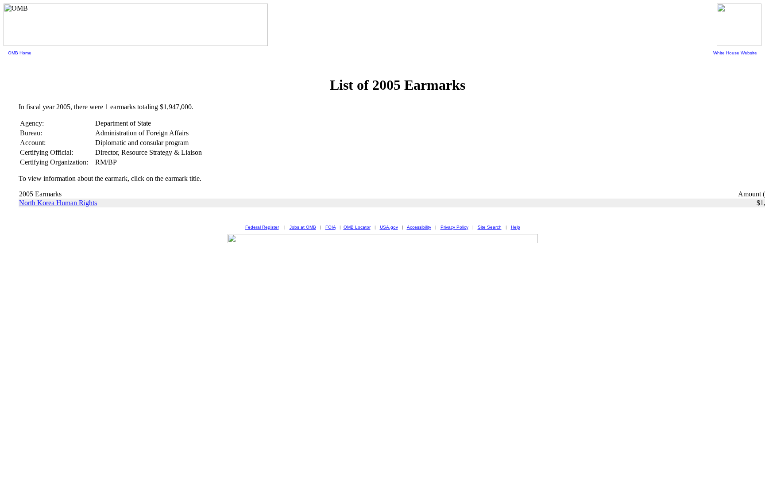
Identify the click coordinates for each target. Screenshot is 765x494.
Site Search (490, 227)
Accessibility (419, 227)
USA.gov (389, 227)
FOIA (330, 227)
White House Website (735, 52)
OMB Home (19, 52)
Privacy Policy (454, 227)
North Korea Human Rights (58, 203)
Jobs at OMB (303, 227)
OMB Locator (357, 227)
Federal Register (262, 227)
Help (515, 227)
